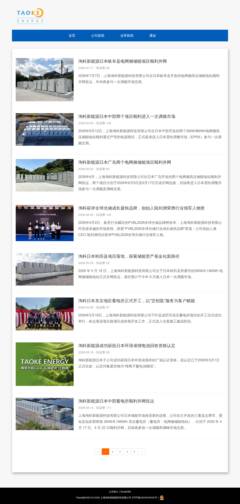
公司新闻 (97, 35)
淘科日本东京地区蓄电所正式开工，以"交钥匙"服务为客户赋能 (136, 300)
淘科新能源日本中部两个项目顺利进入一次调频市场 (126, 116)
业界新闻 (126, 35)
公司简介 (113, 491)
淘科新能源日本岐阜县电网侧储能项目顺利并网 (122, 61)
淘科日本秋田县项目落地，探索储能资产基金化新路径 (129, 256)
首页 (72, 35)
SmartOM (125, 491)
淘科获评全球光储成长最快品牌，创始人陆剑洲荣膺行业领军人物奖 (141, 208)
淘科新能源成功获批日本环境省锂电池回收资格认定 (126, 345)
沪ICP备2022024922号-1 (145, 497)
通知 (152, 35)
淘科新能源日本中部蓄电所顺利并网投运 (116, 401)
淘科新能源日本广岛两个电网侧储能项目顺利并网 (124, 162)
